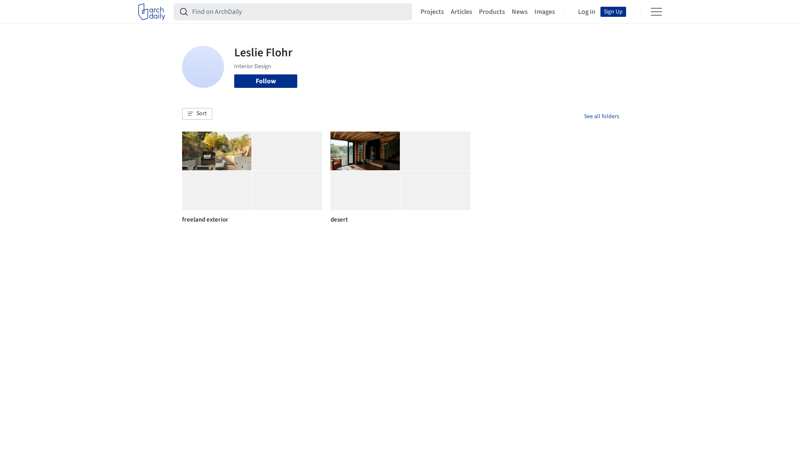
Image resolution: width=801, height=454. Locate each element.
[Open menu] (656, 11)
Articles (461, 11)
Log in (586, 11)
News (520, 11)
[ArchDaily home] (151, 11)
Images (544, 11)
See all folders (601, 116)
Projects (432, 11)
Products (492, 11)
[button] (197, 114)
